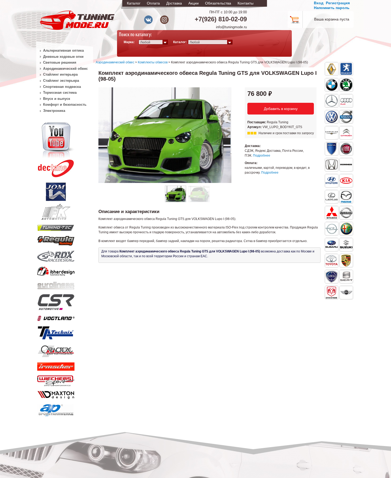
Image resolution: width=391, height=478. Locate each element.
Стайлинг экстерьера (61, 81)
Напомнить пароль (332, 8)
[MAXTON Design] (55, 394)
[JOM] (55, 191)
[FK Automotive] (55, 209)
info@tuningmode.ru (231, 27)
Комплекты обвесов (153, 62)
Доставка (174, 3)
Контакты (245, 3)
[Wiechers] (55, 380)
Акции (193, 3)
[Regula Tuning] (55, 240)
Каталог (133, 3)
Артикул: (255, 127)
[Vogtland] (55, 317)
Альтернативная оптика (63, 50)
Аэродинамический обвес (115, 62)
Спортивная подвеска (62, 87)
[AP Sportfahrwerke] (55, 409)
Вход (318, 3)
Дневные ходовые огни (63, 57)
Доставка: (253, 146)
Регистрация (338, 3)
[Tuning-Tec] (55, 227)
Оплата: (251, 163)
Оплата (153, 3)
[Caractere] (55, 350)
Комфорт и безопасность (64, 105)
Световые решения (59, 62)
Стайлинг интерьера (60, 74)
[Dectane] (55, 167)
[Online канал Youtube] (55, 139)
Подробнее (261, 155)
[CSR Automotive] (55, 301)
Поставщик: (257, 122)
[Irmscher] (55, 365)
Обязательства (218, 3)
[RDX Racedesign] (55, 255)
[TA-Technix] (55, 332)
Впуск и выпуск (56, 99)
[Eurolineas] (55, 284)
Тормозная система (60, 93)
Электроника (54, 111)
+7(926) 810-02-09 (221, 19)
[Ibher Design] (55, 270)
